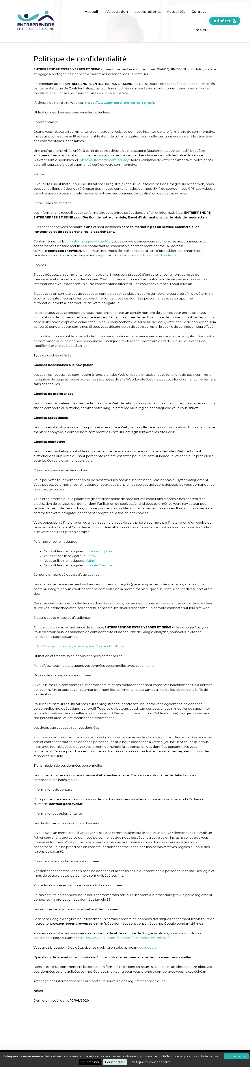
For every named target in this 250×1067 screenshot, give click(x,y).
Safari (90, 560)
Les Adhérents (147, 12)
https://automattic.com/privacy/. (105, 160)
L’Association (116, 12)
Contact (198, 12)
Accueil (91, 12)
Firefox (91, 556)
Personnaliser (115, 1062)
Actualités (176, 12)
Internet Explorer (100, 551)
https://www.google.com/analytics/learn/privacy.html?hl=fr (79, 646)
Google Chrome (99, 565)
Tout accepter (236, 1056)
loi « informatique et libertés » (89, 241)
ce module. (148, 947)
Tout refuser (90, 1062)
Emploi (199, 30)
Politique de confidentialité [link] (151, 1062)
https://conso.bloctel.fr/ (158, 255)
